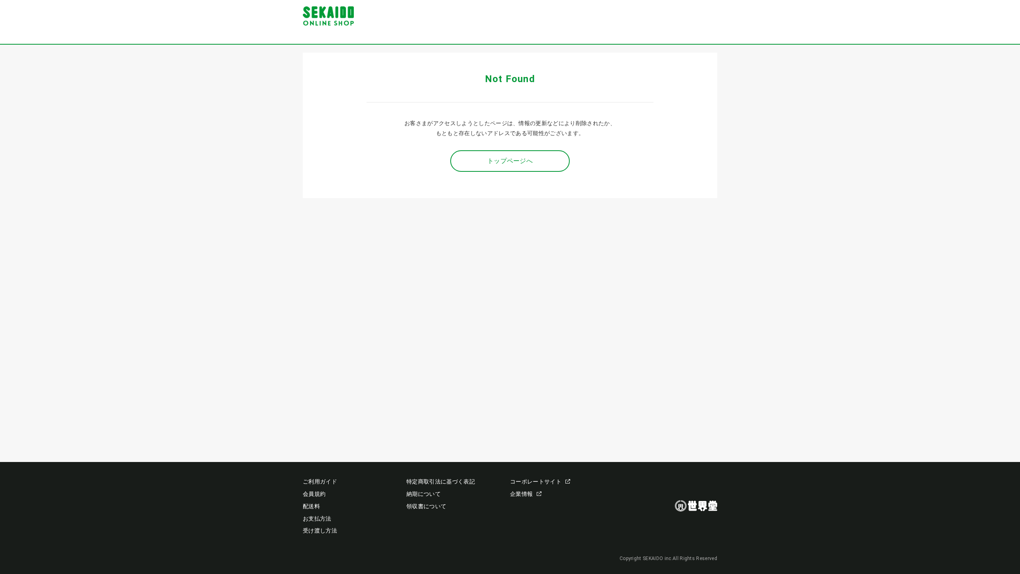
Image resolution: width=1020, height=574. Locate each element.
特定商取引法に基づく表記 (440, 481)
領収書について (426, 506)
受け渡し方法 (320, 530)
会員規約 (314, 494)
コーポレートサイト (535, 481)
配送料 (311, 506)
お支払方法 (317, 518)
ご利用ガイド (320, 481)
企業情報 (521, 494)
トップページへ (510, 161)
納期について (423, 494)
